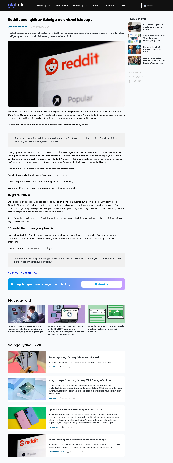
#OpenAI (13, 272)
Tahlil (122, 5)
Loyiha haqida (135, 72)
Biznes (96, 5)
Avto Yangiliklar (80, 5)
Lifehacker (109, 5)
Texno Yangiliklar (43, 5)
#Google (26, 272)
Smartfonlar (62, 5)
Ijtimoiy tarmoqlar (17, 26)
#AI (35, 272)
